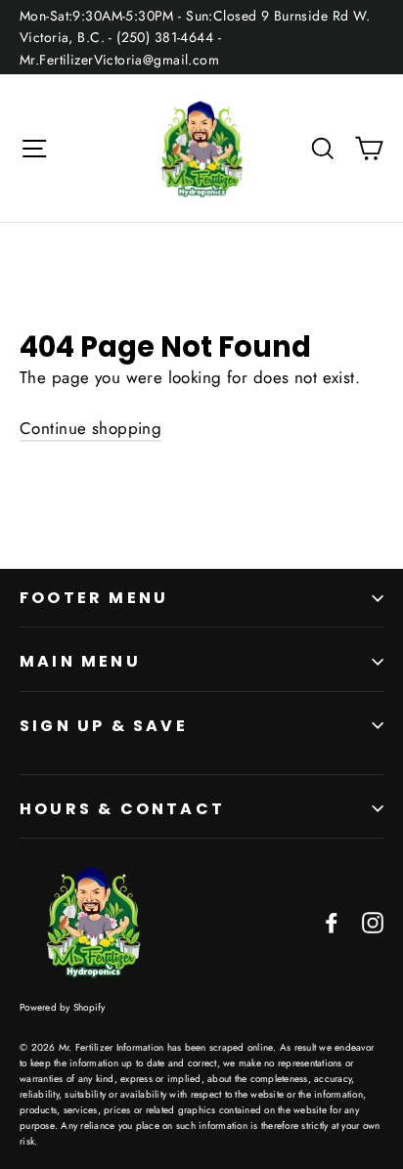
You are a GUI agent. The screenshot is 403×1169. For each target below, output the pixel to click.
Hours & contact (122, 809)
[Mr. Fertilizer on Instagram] (372, 921)
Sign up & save (104, 725)
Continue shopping (90, 428)
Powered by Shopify (63, 1007)
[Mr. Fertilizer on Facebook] (331, 921)
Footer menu (94, 597)
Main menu (80, 661)
